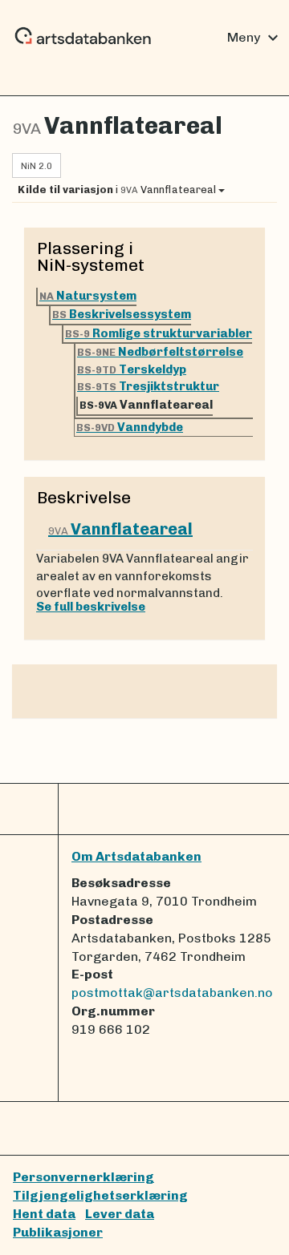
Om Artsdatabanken (136, 856)
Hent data (44, 1213)
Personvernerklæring (83, 1176)
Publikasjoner (58, 1232)
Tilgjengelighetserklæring (100, 1195)
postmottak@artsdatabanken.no (172, 992)
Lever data (119, 1213)
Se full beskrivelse (90, 606)
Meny (255, 37)
